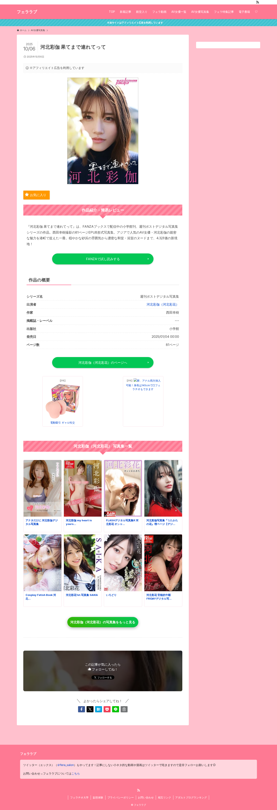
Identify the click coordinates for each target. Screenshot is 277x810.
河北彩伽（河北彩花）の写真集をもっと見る (102, 622)
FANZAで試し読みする (103, 259)
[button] (81, 709)
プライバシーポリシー (120, 797)
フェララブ (27, 12)
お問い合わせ (146, 797)
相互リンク (164, 797)
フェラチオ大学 (79, 797)
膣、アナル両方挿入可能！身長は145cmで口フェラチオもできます (143, 385)
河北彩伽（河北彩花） (163, 304)
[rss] (257, 2)
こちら (75, 773)
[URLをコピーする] (124, 709)
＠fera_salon (65, 765)
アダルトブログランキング (191, 797)
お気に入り (38, 195)
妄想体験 (98, 797)
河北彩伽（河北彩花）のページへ (102, 362)
